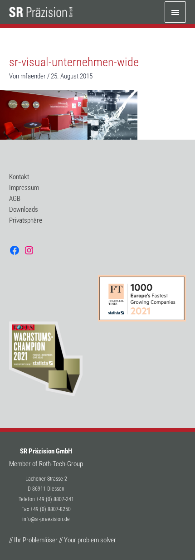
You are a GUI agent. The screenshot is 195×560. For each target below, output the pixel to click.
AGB (14, 199)
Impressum (24, 188)
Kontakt (19, 177)
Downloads (23, 209)
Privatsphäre (25, 220)
